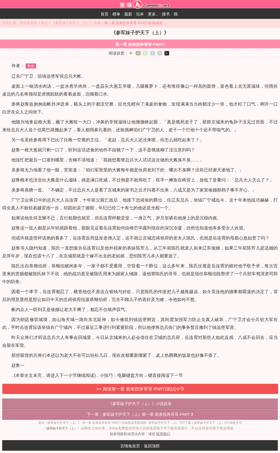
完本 (140, 14)
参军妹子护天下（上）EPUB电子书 (218, 422)
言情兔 (113, 428)
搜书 (166, 14)
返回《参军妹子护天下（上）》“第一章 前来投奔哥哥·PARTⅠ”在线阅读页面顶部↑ (93, 422)
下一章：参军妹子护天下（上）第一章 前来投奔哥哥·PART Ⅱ (140, 414)
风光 (44, 23)
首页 (104, 14)
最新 (128, 14)
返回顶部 (152, 446)
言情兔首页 (28, 23)
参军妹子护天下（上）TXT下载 (170, 422)
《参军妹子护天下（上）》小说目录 (140, 404)
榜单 (116, 14)
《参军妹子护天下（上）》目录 (76, 23)
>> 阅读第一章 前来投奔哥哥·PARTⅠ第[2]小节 (140, 388)
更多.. (153, 14)
